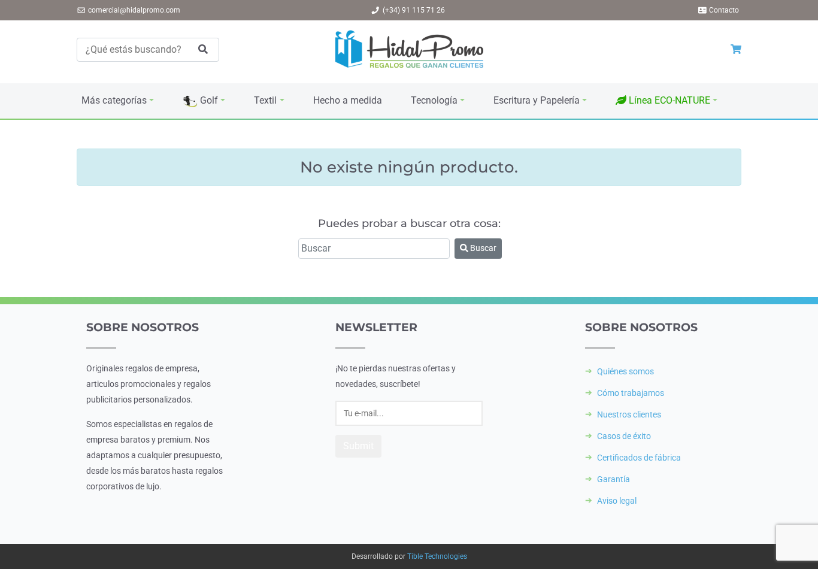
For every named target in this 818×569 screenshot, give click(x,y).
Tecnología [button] (434, 100)
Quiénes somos (625, 371)
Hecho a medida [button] (347, 100)
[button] (666, 100)
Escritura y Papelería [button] (536, 100)
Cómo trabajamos (630, 393)
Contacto (724, 10)
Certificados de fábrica (639, 457)
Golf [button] (208, 100)
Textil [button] (265, 100)
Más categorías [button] (114, 100)
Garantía (613, 479)
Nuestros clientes (629, 414)
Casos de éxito (624, 436)
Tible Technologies (437, 556)
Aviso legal (617, 501)
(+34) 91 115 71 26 (414, 10)
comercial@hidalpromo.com (134, 10)
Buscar (482, 248)
